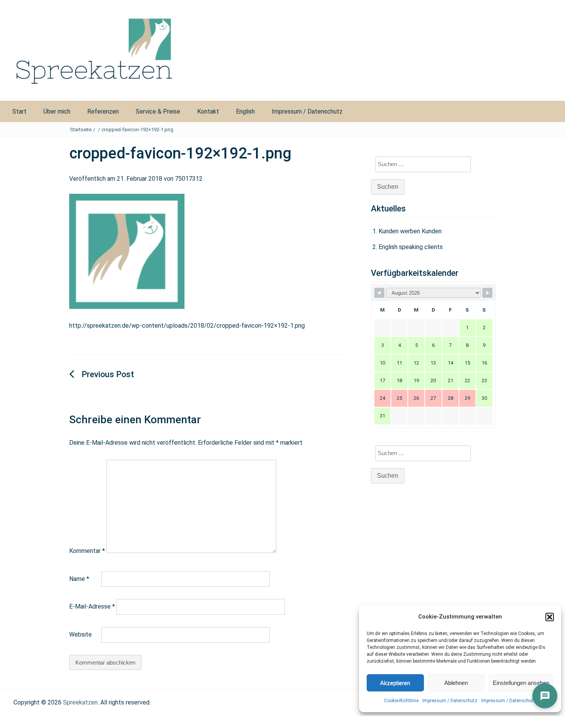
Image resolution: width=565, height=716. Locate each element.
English (245, 111)
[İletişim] (544, 695)
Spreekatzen (80, 702)
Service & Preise (158, 111)
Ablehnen (456, 683)
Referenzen (103, 111)
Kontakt (208, 111)
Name (79, 578)
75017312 (189, 178)
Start (19, 111)
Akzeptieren (395, 683)
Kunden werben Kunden (410, 231)
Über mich (56, 111)
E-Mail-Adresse (92, 606)
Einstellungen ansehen (521, 683)
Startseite (80, 129)
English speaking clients (411, 247)
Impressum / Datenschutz (449, 700)
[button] (549, 617)
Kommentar (87, 550)
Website (80, 634)
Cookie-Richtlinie (401, 700)
